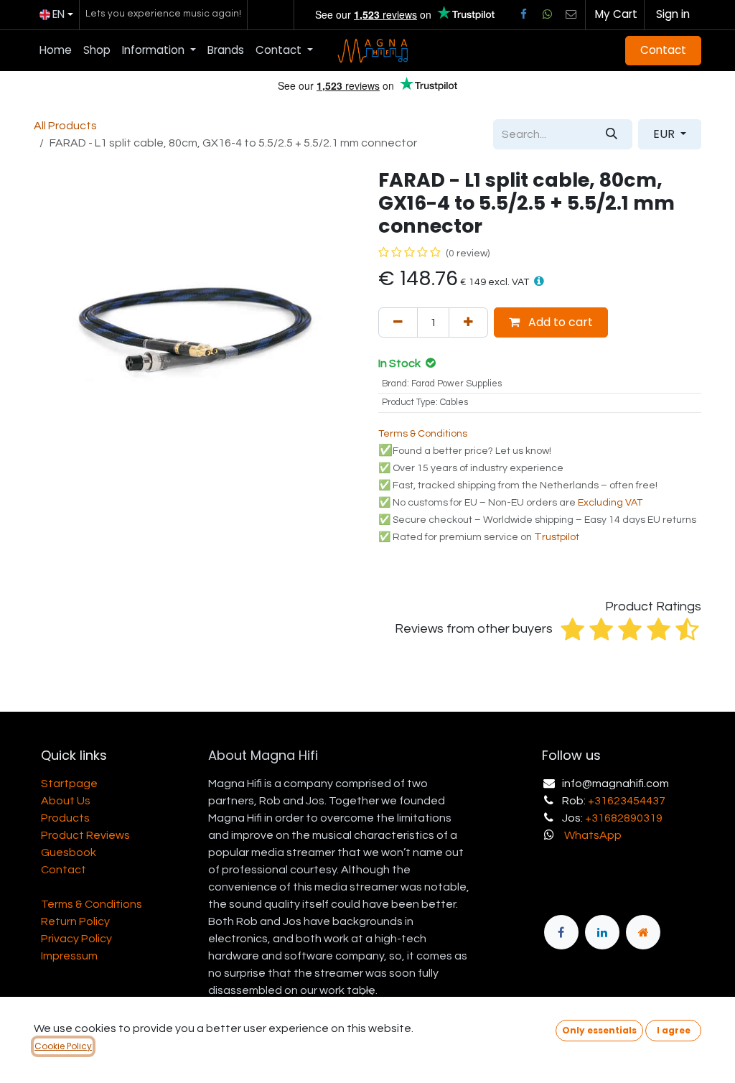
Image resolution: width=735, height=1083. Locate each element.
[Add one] (468, 322)
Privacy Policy (76, 938)
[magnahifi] (643, 932)
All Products (65, 125)
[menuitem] (56, 51)
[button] (539, 281)
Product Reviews (85, 835)
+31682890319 (624, 818)
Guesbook (68, 852)
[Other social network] (571, 14)
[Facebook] (523, 14)
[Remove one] (398, 322)
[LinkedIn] (602, 932)
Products (65, 818)
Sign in (673, 14)
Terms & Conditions (91, 904)
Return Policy (75, 921)
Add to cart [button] (559, 322)
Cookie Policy (63, 1046)
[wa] (547, 14)
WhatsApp (593, 835)
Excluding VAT (610, 503)
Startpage (69, 783)
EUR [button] (665, 134)
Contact (663, 49)
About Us (65, 801)
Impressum (69, 956)
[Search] (611, 134)
